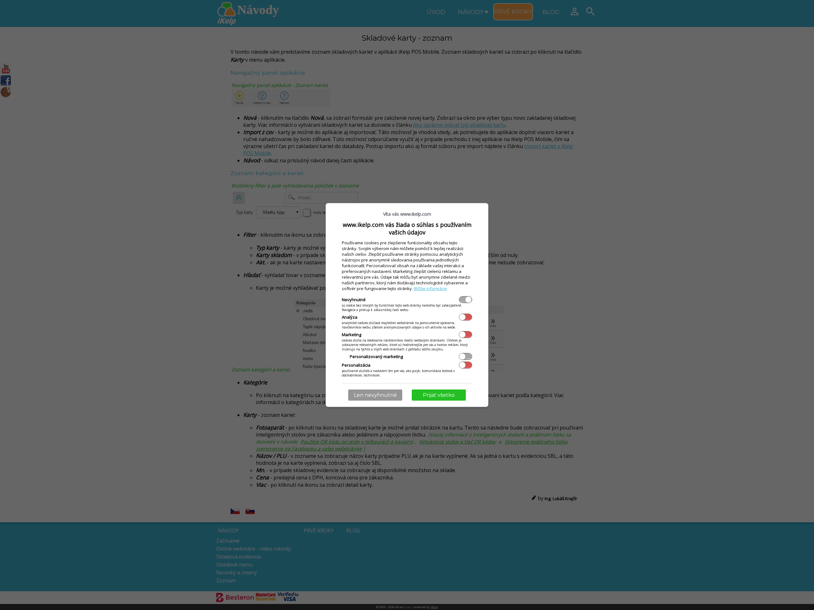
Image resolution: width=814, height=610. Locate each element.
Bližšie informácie (430, 288)
